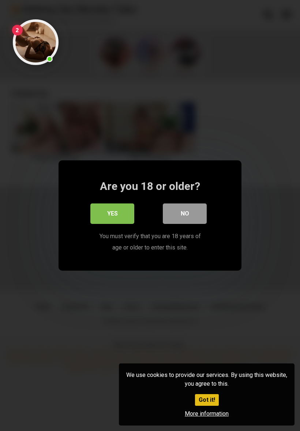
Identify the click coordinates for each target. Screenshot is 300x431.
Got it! (207, 399)
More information (207, 413)
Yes (112, 213)
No (185, 213)
